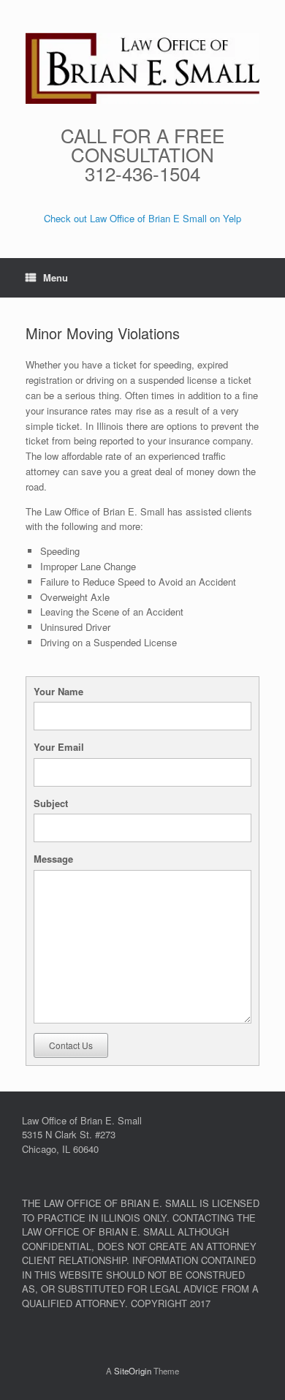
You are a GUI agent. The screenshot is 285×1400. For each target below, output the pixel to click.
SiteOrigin (132, 1371)
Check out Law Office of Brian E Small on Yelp (142, 218)
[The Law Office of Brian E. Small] (142, 68)
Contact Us (71, 1045)
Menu (55, 277)
